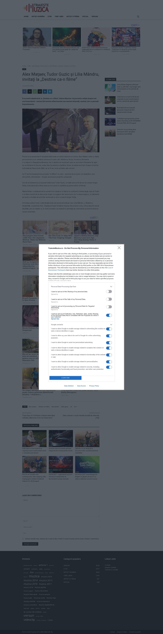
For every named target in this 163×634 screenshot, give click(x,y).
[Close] (120, 248)
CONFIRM (65, 378)
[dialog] (81, 317)
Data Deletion (69, 386)
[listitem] (81, 286)
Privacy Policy (94, 386)
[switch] (109, 291)
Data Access (81, 386)
